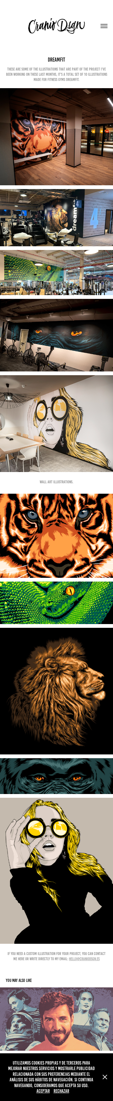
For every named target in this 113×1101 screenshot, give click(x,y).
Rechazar (61, 1091)
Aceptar (43, 1091)
